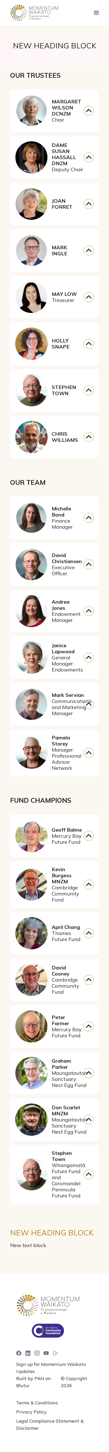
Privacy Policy (31, 1412)
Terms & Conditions (37, 1403)
